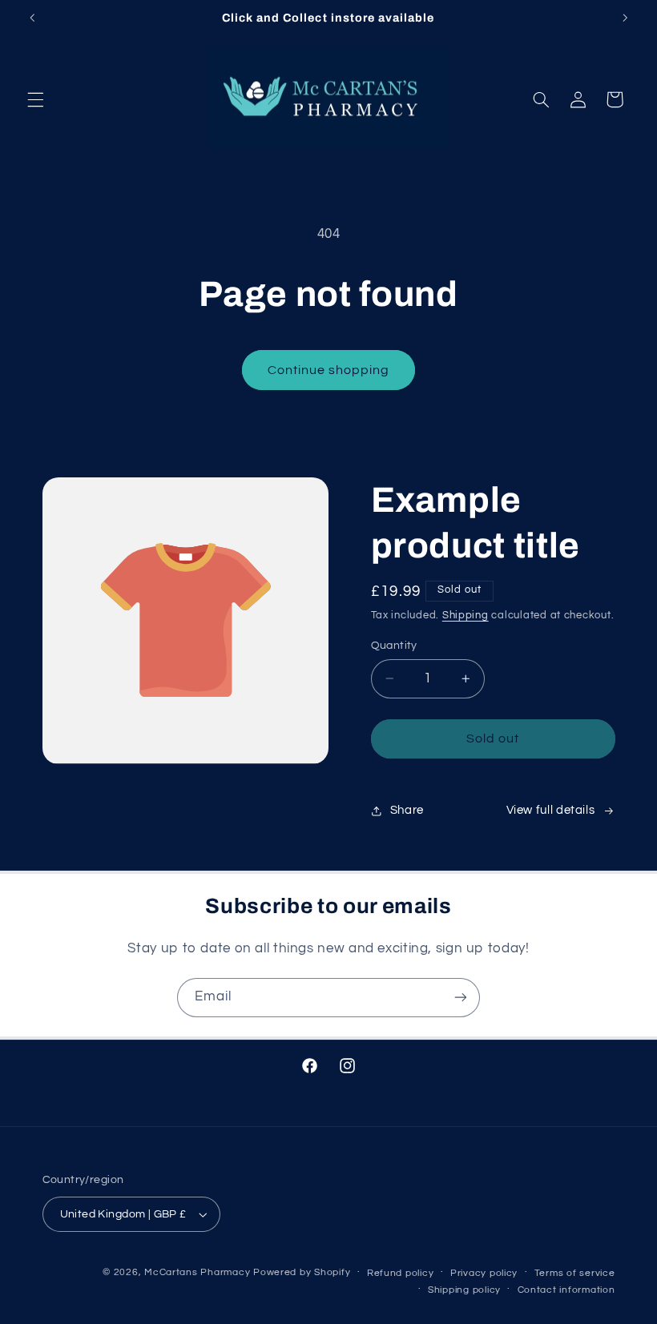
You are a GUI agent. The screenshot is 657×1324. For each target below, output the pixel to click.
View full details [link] (550, 810)
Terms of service (574, 1273)
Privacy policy (484, 1273)
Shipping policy (464, 1290)
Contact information (566, 1290)
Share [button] (407, 810)
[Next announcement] (625, 17)
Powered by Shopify (301, 1272)
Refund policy (400, 1273)
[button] (35, 99)
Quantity (394, 645)
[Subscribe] (460, 997)
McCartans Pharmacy (197, 1272)
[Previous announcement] (32, 17)
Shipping (465, 615)
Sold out (492, 738)
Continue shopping (329, 370)
